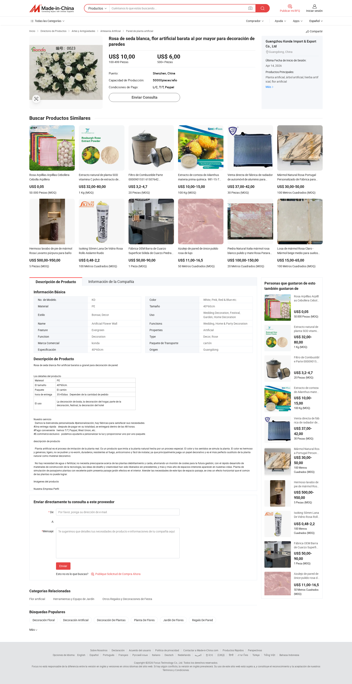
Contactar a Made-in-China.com (200, 650)
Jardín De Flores (173, 620)
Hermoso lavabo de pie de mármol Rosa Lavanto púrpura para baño (306, 484)
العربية (198, 655)
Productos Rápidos (233, 650)
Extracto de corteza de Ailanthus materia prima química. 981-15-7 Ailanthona (306, 390)
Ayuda (279, 21)
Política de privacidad (167, 650)
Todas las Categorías (48, 21)
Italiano (156, 655)
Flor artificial (37, 599)
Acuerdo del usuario (140, 650)
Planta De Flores (144, 620)
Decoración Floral (44, 620)
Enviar (63, 566)
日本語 (221, 655)
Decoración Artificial (75, 620)
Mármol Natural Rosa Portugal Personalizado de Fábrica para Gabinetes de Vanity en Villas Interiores (306, 451)
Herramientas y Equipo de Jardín (73, 599)
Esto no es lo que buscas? (72, 574)
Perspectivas (255, 650)
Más (268, 87)
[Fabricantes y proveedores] (51, 8)
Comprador (253, 21)
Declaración (118, 650)
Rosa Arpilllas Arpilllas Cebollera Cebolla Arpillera (306, 298)
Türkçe (256, 655)
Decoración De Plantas (111, 620)
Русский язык (140, 655)
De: (51, 512)
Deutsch (169, 655)
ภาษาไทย (243, 655)
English (81, 655)
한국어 (209, 655)
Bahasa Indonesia (289, 655)
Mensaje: (48, 531)
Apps (296, 21)
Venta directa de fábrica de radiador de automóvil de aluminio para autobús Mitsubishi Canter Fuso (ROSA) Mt (306, 420)
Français (123, 655)
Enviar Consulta (144, 97)
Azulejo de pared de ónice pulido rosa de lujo (306, 576)
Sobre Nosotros (98, 650)
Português (108, 655)
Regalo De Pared (202, 620)
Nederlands (184, 655)
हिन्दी (231, 655)
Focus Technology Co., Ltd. (168, 662)
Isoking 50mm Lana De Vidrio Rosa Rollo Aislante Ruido (306, 515)
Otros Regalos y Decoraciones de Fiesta (127, 599)
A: (53, 522)
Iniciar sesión (314, 11)
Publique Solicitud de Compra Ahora (116, 574)
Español (94, 655)
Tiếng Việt (269, 655)
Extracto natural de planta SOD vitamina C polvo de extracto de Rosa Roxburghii (306, 329)
